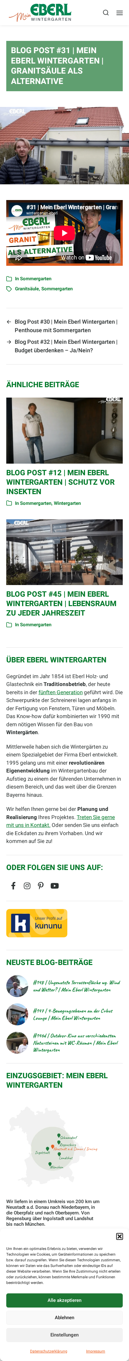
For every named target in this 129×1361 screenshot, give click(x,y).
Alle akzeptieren (64, 1300)
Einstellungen (64, 1334)
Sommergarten (35, 278)
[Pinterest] (41, 885)
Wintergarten (67, 503)
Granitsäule (27, 288)
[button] (119, 1236)
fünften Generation (61, 692)
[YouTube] (54, 885)
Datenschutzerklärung (48, 1351)
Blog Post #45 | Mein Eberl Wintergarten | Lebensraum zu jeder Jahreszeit (61, 604)
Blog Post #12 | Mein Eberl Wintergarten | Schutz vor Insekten (60, 482)
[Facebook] (13, 885)
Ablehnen (64, 1317)
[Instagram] (27, 885)
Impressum (95, 1351)
